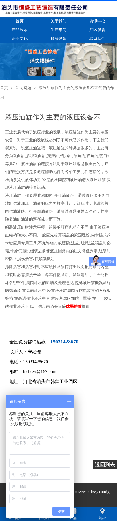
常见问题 (23, 88)
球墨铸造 (74, 306)
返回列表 (105, 464)
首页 (4, 88)
